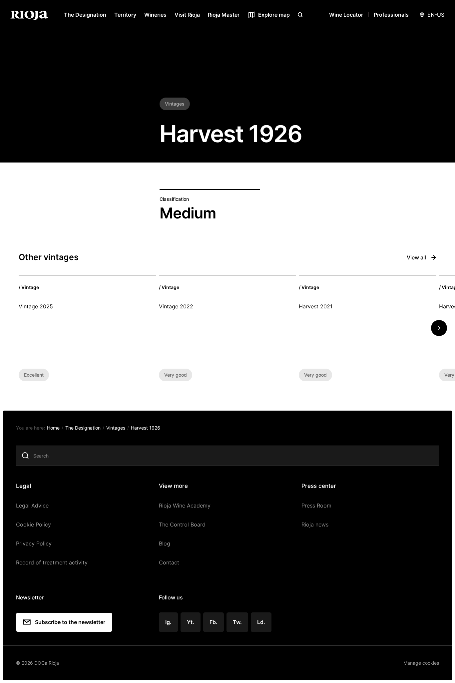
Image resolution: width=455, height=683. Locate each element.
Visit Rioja (187, 14)
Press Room (316, 505)
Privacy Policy (34, 543)
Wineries (155, 14)
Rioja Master (223, 14)
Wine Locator (346, 14)
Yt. (190, 622)
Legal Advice (32, 505)
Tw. (237, 622)
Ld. (261, 622)
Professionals (391, 14)
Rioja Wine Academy (185, 505)
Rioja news (314, 524)
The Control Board (182, 524)
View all (416, 257)
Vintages (115, 428)
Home (53, 428)
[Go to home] (29, 15)
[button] (439, 328)
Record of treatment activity (52, 562)
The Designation (85, 14)
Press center (318, 486)
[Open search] (300, 14)
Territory (125, 14)
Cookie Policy (33, 524)
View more (173, 486)
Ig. (168, 622)
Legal (23, 486)
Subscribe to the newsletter (70, 622)
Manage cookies (421, 663)
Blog (164, 543)
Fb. (214, 622)
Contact (169, 562)
